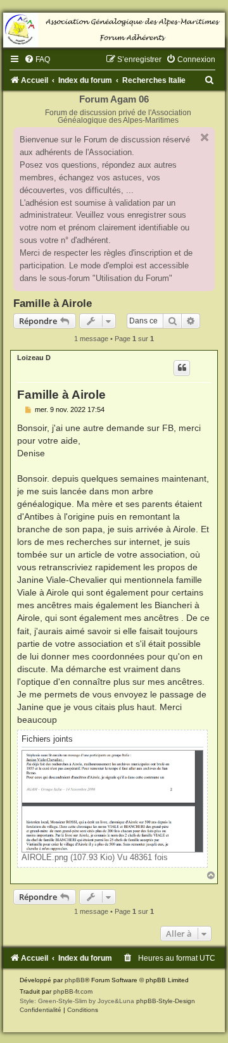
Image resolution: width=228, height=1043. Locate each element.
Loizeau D (34, 357)
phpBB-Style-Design (165, 1000)
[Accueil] (114, 30)
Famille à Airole (52, 303)
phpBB (75, 980)
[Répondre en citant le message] (182, 367)
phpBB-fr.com (72, 991)
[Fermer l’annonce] (204, 137)
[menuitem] (37, 59)
